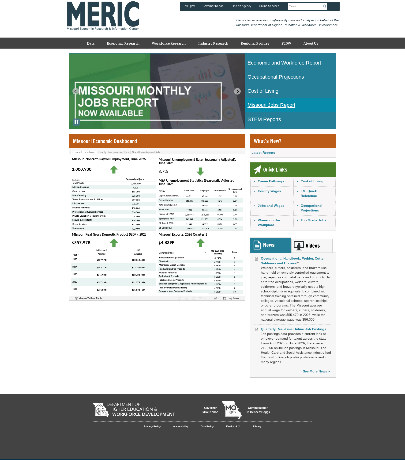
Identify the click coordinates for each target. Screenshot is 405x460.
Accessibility (180, 426)
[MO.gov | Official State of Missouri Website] (232, 410)
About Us (311, 43)
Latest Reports (263, 152)
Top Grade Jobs (313, 220)
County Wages (269, 191)
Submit (326, 6)
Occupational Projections (311, 208)
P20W (286, 43)
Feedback (231, 426)
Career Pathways (271, 181)
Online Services (269, 6)
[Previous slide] (75, 91)
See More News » (316, 371)
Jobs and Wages (271, 205)
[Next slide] (237, 91)
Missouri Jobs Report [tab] (271, 105)
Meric (103, 8)
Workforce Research (169, 43)
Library (257, 426)
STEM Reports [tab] (264, 119)
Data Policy (207, 426)
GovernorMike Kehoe (210, 410)
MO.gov (190, 6)
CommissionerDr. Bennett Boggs (258, 410)
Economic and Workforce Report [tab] (284, 63)
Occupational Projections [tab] (276, 77)
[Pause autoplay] (76, 122)
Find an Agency (241, 6)
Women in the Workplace (269, 222)
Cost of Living (312, 181)
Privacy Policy (152, 426)
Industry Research (213, 43)
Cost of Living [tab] (263, 91)
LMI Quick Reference (309, 193)
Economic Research (123, 43)
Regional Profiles (255, 43)
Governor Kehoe (213, 6)
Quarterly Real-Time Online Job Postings (293, 329)
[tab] (270, 245)
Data (90, 43)
